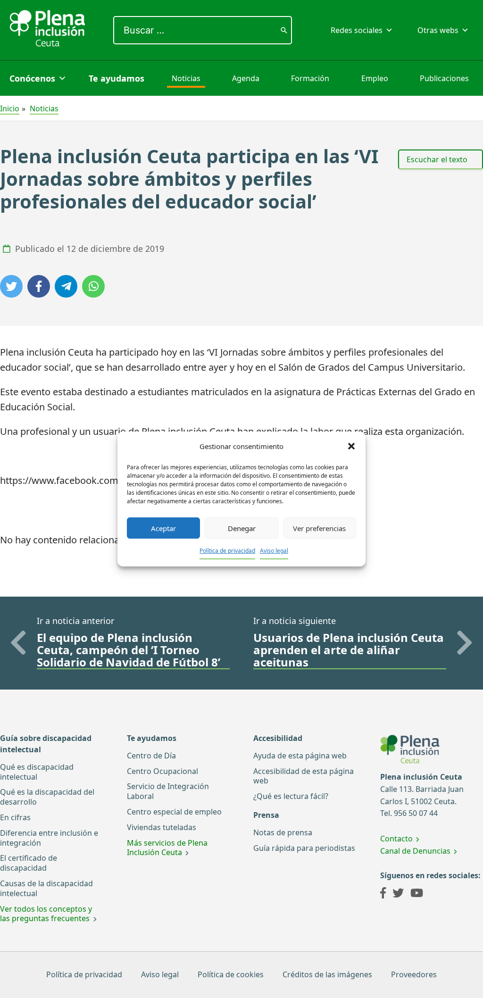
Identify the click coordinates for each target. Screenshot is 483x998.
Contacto (396, 838)
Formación (310, 78)
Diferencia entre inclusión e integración (49, 838)
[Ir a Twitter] (398, 894)
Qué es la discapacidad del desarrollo (47, 797)
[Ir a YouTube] (416, 894)
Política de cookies (231, 974)
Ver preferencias (319, 528)
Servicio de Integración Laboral (168, 791)
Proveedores (414, 974)
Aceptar (163, 528)
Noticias (186, 78)
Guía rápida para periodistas (304, 848)
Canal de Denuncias (415, 851)
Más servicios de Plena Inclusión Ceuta (167, 848)
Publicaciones (444, 78)
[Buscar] (284, 30)
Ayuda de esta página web (300, 755)
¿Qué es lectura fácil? (290, 796)
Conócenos (32, 78)
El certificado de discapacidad (28, 863)
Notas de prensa (282, 832)
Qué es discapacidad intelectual (37, 772)
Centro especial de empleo (174, 812)
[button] (351, 446)
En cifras (15, 817)
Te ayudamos (116, 78)
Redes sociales (357, 30)
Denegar (242, 528)
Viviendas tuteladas (161, 827)
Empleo (374, 78)
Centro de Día (151, 755)
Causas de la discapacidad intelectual (46, 888)
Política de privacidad (227, 551)
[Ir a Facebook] (383, 894)
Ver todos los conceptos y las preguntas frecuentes (46, 914)
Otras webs (437, 30)
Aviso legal (274, 551)
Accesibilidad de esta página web (303, 776)
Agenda (245, 78)
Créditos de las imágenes (327, 974)
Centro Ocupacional (162, 771)
